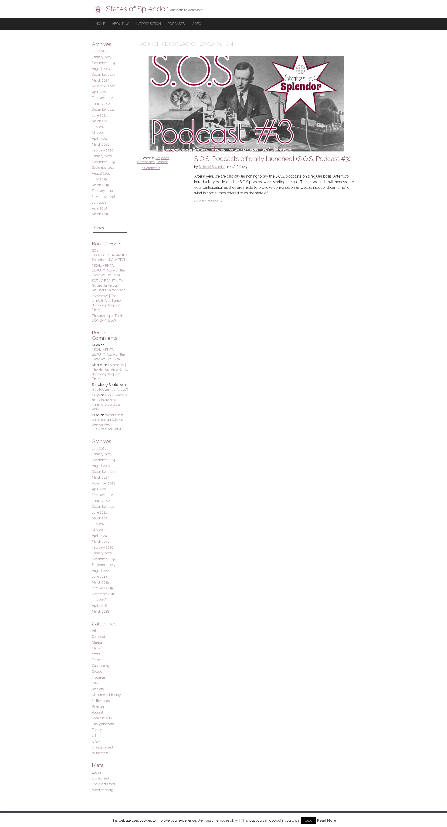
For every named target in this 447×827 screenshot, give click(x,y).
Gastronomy (146, 162)
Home (100, 24)
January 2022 (102, 104)
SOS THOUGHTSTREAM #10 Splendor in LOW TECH (110, 255)
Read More (326, 820)
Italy (95, 683)
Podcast (162, 162)
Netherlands (101, 701)
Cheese (97, 642)
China (96, 648)
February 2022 (102, 98)
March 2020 (100, 144)
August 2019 (101, 173)
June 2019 (99, 179)
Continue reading (208, 201)
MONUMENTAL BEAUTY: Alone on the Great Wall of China (108, 270)
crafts (165, 158)
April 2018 (99, 208)
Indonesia (98, 677)
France (97, 660)
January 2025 (102, 57)
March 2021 (100, 121)
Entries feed (100, 778)
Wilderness (100, 753)
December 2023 (103, 74)
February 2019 (102, 191)
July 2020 (99, 127)
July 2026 (99, 51)
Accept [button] (308, 820)
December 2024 (103, 63)
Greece (97, 671)
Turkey (97, 730)
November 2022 (103, 86)
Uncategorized (102, 747)
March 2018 (100, 214)
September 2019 (103, 167)
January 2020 (102, 156)
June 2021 (99, 115)
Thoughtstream (103, 724)
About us (120, 24)
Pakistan (98, 706)
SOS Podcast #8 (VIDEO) (110, 389)
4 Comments (151, 168)
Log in (96, 772)
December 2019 (103, 162)
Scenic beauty (102, 718)
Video (196, 24)
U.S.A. (96, 741)
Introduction (148, 24)
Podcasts (176, 24)
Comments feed (103, 784)
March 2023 (100, 80)
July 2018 (99, 202)
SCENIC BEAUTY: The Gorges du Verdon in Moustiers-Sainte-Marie (108, 285)
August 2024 (101, 69)
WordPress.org (102, 790)
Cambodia (99, 636)
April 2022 (99, 92)
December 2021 (103, 109)
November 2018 (103, 197)
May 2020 (99, 133)
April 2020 (99, 139)
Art (158, 158)
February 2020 (102, 150)
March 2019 (100, 185)
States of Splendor (212, 167)
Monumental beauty (106, 695)
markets (98, 689)
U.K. (95, 736)
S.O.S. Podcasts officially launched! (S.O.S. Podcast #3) (272, 159)
